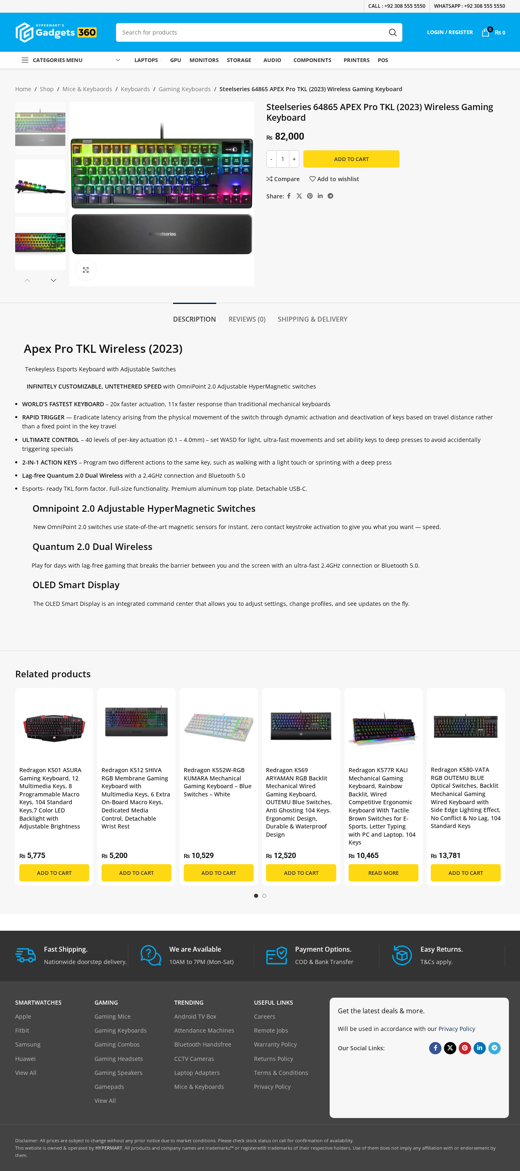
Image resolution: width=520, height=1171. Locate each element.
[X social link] (299, 196)
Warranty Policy (275, 1044)
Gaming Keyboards (185, 89)
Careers (264, 1016)
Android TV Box (195, 1016)
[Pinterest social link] (310, 196)
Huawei (25, 1059)
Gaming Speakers (119, 1073)
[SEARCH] (393, 32)
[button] (27, 280)
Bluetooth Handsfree (202, 1044)
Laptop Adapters (197, 1073)
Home (23, 89)
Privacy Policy (272, 1086)
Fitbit (22, 1030)
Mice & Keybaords (87, 89)
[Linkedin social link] (320, 196)
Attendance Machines (204, 1030)
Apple (23, 1016)
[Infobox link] (71, 956)
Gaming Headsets (119, 1059)
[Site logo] (56, 31)
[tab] (194, 315)
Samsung (28, 1044)
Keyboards (135, 89)
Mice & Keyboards (199, 1086)
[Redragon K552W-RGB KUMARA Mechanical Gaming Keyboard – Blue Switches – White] (219, 727)
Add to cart (351, 159)
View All (26, 1073)
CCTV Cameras (194, 1059)
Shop (47, 89)
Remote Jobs (271, 1030)
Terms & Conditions (281, 1073)
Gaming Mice (113, 1016)
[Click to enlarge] (86, 270)
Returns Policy (273, 1059)
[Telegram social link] (330, 196)
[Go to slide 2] (264, 896)
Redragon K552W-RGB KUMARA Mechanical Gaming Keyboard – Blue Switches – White (218, 782)
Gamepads (109, 1086)
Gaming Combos (117, 1044)
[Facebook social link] (289, 196)
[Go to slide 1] (256, 896)
